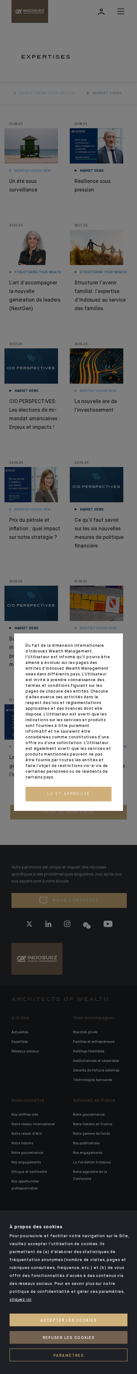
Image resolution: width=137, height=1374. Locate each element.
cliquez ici (21, 1300)
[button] (68, 794)
